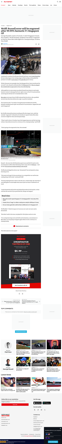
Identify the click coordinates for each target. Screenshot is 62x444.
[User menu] (60, 1)
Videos (39, 5)
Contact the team (36, 424)
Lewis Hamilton (36, 76)
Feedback (35, 416)
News (9, 5)
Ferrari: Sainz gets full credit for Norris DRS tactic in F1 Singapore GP (20, 204)
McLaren (25, 85)
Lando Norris (23, 79)
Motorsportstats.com (5, 423)
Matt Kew (5, 43)
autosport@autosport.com (38, 420)
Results (26, 5)
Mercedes (3, 97)
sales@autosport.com (37, 426)
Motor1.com (3, 417)
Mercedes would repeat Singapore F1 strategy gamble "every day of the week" (21, 199)
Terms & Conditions (24, 434)
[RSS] (45, 410)
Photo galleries (32, 5)
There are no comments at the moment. (21, 311)
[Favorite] (36, 44)
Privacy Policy (38, 434)
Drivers (55, 5)
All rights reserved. (37, 436)
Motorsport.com (4, 421)
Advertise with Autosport (38, 422)
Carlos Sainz (14, 79)
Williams (33, 164)
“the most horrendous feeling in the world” (16, 166)
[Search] (57, 1)
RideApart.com (4, 425)
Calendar (14, 5)
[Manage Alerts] (22, 293)
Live (51, 5)
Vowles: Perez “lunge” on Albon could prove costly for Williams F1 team (21, 202)
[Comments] (39, 44)
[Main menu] (1, 1)
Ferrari (24, 83)
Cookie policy (31, 434)
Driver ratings (46, 5)
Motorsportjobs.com (5, 419)
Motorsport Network (28, 436)
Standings (20, 5)
